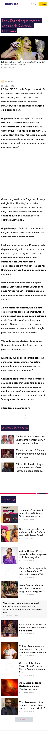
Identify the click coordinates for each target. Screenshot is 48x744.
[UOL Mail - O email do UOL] (32, 4)
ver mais (22, 720)
